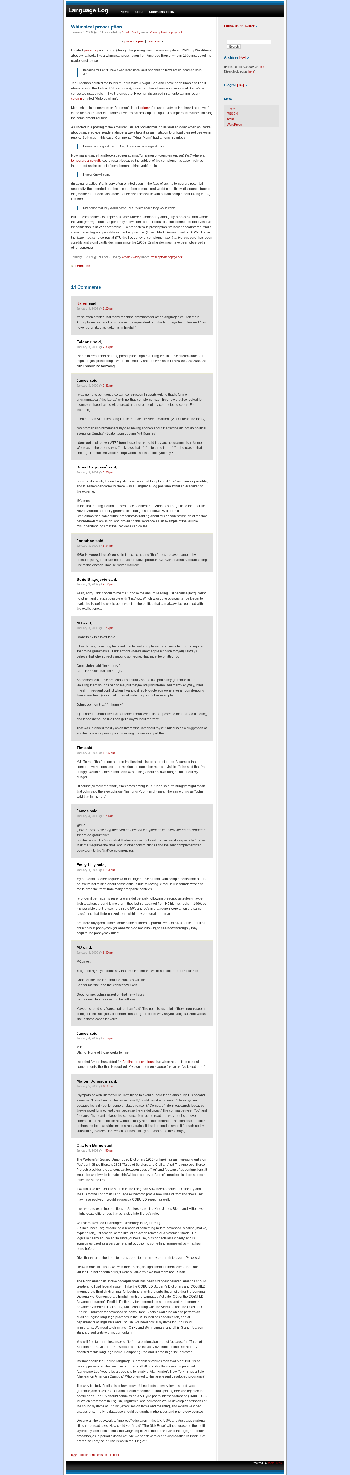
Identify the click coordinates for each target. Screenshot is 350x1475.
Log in (231, 108)
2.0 (232, 113)
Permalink (82, 266)
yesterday (91, 50)
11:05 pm (109, 752)
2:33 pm (108, 347)
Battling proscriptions (138, 1062)
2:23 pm (108, 308)
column (76, 98)
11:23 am (109, 870)
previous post (134, 41)
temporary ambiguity (86, 161)
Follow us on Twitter (239, 26)
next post (153, 41)
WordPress (234, 124)
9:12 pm (108, 584)
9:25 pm (108, 628)
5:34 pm (108, 545)
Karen (82, 303)
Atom (230, 119)
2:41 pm (108, 385)
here (263, 66)
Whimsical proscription (96, 27)
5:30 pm (108, 952)
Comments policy (161, 11)
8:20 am (108, 816)
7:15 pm (108, 1038)
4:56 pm (108, 1150)
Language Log (88, 10)
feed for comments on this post (95, 1454)
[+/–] (242, 57)
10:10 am (109, 1086)
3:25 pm (108, 472)
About (139, 11)
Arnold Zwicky (131, 32)
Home (125, 11)
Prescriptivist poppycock (166, 32)
